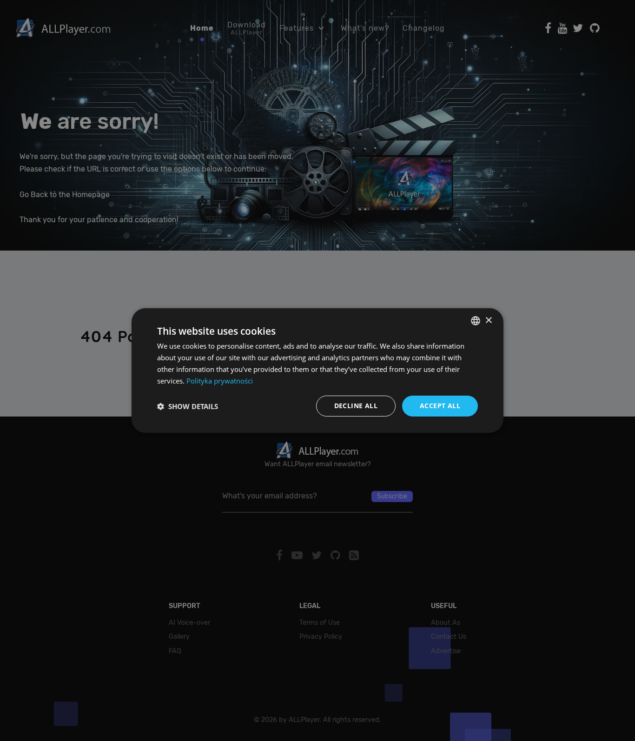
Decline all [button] (355, 405)
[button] (187, 406)
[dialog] (317, 370)
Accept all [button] (440, 405)
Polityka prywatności (219, 380)
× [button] (488, 320)
